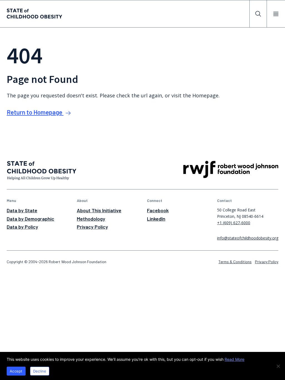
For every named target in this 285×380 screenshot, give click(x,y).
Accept (16, 371)
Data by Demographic (30, 219)
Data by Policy (22, 227)
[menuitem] (258, 13)
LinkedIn (156, 219)
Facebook (158, 210)
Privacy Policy (92, 227)
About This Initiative (99, 210)
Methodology (91, 219)
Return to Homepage (35, 112)
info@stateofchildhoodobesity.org (247, 238)
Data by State (22, 210)
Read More (234, 359)
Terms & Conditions (235, 261)
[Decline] (278, 366)
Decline (39, 371)
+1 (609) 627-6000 (233, 222)
